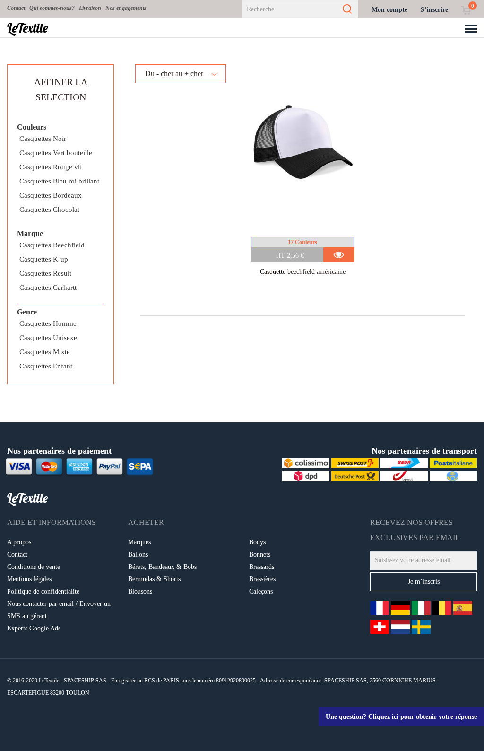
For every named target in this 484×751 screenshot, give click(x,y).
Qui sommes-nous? (52, 8)
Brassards (261, 566)
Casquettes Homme (48, 323)
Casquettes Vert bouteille (55, 153)
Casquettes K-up (43, 259)
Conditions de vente (33, 566)
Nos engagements (126, 8)
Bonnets (259, 554)
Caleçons (261, 591)
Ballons (138, 554)
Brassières (262, 579)
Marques (139, 542)
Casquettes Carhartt (48, 287)
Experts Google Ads (33, 628)
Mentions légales (29, 579)
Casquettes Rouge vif (50, 167)
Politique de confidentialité (43, 591)
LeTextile (27, 28)
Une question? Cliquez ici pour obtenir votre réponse (401, 716)
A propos (19, 542)
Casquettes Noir (42, 138)
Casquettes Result (45, 273)
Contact (16, 8)
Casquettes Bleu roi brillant (59, 181)
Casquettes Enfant (45, 366)
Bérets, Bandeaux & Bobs (162, 566)
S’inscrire (434, 9)
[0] (465, 9)
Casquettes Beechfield (52, 245)
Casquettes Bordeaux (50, 195)
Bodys (257, 542)
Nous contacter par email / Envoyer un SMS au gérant (59, 610)
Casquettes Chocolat (49, 209)
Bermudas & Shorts (154, 579)
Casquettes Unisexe (48, 337)
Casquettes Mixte (44, 352)
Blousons (140, 591)
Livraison (90, 8)
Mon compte (389, 9)
